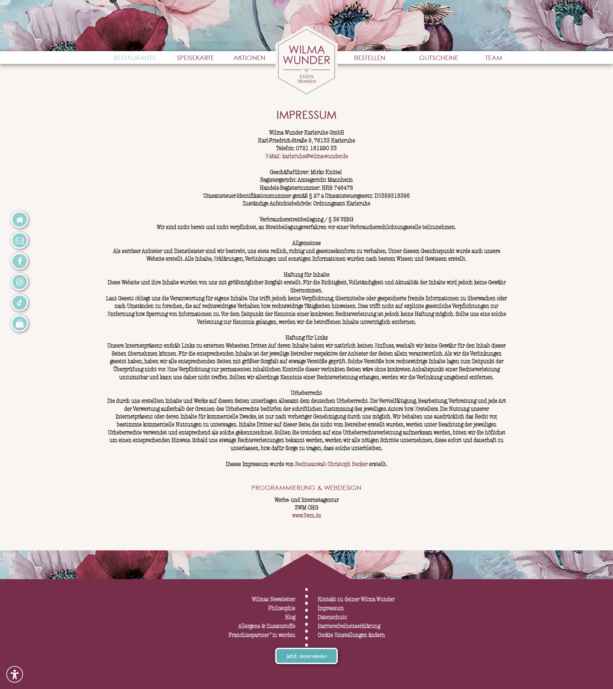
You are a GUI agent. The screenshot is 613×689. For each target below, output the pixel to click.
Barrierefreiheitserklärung (349, 626)
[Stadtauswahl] (19, 219)
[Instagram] (19, 281)
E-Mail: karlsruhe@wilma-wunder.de (306, 156)
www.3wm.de (306, 515)
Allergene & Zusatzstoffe (266, 626)
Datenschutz (332, 617)
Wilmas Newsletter (273, 599)
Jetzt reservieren (306, 657)
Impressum (331, 608)
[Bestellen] (19, 323)
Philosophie (281, 608)
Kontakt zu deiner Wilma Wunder (356, 599)
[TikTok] (19, 302)
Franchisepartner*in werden (262, 635)
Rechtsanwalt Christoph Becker (332, 464)
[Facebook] (19, 261)
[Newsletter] (19, 240)
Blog (290, 617)
